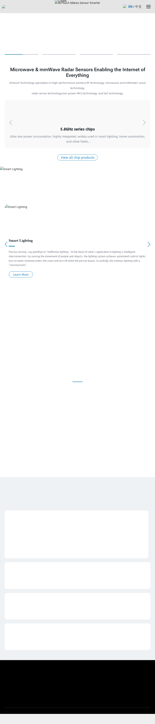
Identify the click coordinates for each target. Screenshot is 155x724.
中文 (138, 6)
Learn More (20, 274)
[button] (144, 122)
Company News (18, 568)
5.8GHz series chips (77, 129)
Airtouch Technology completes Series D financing (52, 576)
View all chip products (77, 157)
